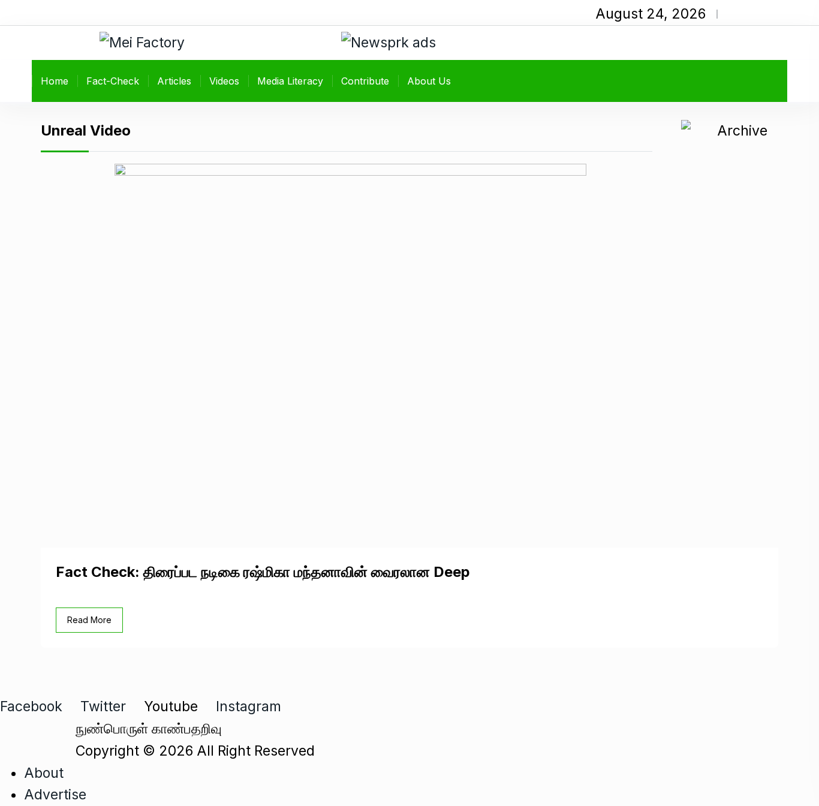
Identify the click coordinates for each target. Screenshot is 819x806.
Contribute (365, 81)
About (44, 773)
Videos (224, 81)
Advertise (55, 794)
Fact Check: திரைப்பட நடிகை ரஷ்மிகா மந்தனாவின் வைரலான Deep (263, 572)
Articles (174, 81)
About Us (429, 81)
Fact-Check (112, 81)
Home (54, 81)
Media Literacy (290, 81)
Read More (89, 620)
